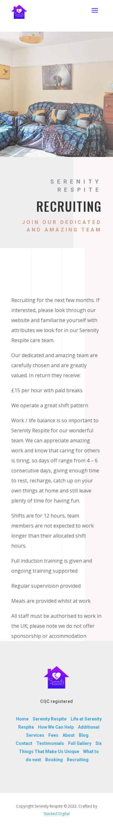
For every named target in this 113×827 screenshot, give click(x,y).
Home (22, 718)
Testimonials (50, 743)
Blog (84, 735)
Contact (24, 743)
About (68, 735)
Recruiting (78, 759)
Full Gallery (79, 743)
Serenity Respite (50, 718)
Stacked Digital (57, 813)
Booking (54, 759)
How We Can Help (56, 727)
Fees (53, 735)
